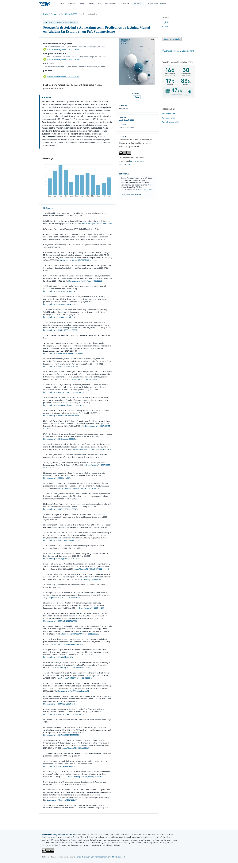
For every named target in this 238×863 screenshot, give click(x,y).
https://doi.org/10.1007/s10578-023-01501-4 (60, 366)
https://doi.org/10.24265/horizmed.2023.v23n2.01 (79, 488)
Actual (61, 3)
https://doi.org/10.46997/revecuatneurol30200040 (63, 353)
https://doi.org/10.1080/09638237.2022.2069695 (80, 634)
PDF (137, 97)
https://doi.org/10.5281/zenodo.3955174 (59, 766)
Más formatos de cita (131, 194)
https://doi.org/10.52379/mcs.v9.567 (62, 22)
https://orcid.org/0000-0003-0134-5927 (63, 59)
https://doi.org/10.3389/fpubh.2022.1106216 (61, 415)
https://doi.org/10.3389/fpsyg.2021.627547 (60, 704)
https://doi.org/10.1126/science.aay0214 (59, 291)
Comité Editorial (94, 3)
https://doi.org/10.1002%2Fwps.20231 (97, 223)
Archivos (71, 3)
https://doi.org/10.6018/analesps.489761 (59, 304)
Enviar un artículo (172, 39)
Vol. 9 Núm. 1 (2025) (69, 14)
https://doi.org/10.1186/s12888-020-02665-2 (60, 330)
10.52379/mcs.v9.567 (143, 189)
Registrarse (153, 4)
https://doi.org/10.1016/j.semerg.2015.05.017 (86, 776)
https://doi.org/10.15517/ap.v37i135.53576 (85, 281)
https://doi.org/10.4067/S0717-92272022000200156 (63, 392)
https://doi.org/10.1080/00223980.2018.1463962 (92, 449)
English (165, 22)
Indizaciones (110, 3)
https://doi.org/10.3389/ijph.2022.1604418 (60, 621)
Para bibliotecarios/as (170, 122)
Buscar (139, 4)
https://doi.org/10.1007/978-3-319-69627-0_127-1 (62, 540)
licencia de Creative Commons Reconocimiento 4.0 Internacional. (100, 857)
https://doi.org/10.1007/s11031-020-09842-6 (60, 509)
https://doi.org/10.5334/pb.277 (91, 608)
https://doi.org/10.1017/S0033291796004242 (61, 735)
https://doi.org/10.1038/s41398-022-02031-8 (66, 644)
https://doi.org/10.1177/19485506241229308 (72, 667)
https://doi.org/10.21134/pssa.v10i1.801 (59, 317)
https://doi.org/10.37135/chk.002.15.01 (58, 657)
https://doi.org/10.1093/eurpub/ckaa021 (73, 691)
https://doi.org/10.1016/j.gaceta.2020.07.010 (61, 439)
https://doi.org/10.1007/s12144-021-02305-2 (74, 678)
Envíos (81, 3)
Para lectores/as (168, 113)
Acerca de (124, 3)
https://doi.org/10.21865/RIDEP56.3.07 (61, 800)
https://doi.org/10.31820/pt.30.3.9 (75, 748)
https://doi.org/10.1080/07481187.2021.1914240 (78, 260)
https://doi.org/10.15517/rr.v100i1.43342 (65, 597)
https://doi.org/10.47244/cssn (90, 579)
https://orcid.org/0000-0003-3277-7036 (63, 76)
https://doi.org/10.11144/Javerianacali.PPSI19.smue (63, 405)
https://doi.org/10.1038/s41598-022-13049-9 (91, 569)
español (165, 26)
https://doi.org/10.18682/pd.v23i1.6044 (58, 478)
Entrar (163, 4)
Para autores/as (168, 118)
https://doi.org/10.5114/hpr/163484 (83, 379)
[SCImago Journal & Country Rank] (178, 50)
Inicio (45, 14)
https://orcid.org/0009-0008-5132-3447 (63, 49)
